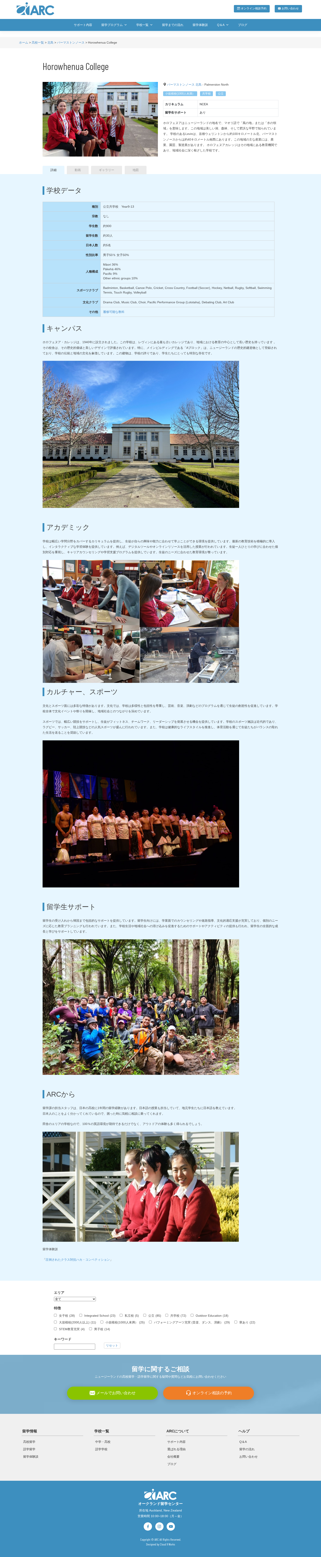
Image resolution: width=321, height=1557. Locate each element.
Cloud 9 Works (167, 1544)
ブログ (242, 25)
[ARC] (160, 1494)
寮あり (247, 1322)
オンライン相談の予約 (211, 1393)
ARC (156, 1539)
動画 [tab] (78, 170)
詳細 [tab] (53, 170)
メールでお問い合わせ (115, 1393)
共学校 (206, 93)
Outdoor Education (212, 1315)
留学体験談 (200, 25)
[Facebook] (148, 1526)
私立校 (132, 1315)
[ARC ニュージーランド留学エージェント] (35, 8)
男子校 (102, 1329)
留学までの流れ (172, 25)
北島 (198, 84)
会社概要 (173, 1456)
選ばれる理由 (176, 1449)
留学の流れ (247, 1449)
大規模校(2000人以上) (77, 1322)
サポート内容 (83, 25)
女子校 (67, 1315)
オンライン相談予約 (253, 8)
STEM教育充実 (72, 1329)
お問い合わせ (290, 8)
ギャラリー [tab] (106, 170)
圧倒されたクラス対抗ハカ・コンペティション (78, 1259)
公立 (221, 93)
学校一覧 (142, 25)
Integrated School (100, 1315)
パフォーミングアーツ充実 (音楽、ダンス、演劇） (192, 1322)
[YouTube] (171, 1526)
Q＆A (220, 25)
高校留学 (29, 1441)
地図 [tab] (136, 170)
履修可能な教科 (113, 312)
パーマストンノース (181, 84)
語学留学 (29, 1449)
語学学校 (101, 1449)
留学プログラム (112, 25)
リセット (112, 1345)
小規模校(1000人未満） (180, 93)
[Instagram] (159, 1526)
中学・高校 (102, 1441)
